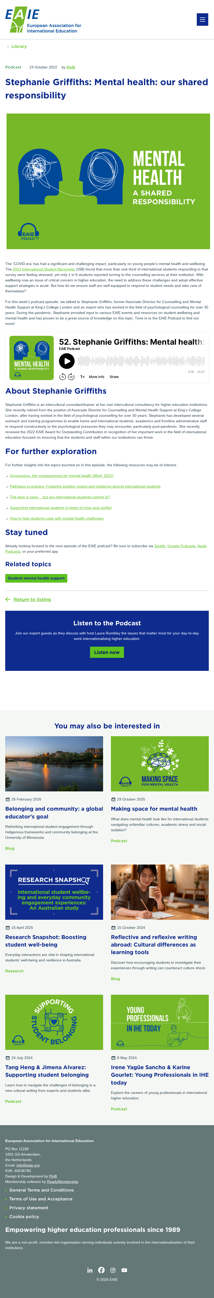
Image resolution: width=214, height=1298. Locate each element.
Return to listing (32, 599)
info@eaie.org (28, 1165)
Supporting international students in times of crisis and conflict (61, 508)
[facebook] (101, 1270)
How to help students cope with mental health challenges (57, 518)
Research (14, 971)
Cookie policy (24, 1216)
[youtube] (124, 1270)
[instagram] (113, 1270)
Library (19, 46)
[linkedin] (90, 1270)
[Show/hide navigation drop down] (202, 19)
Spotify (159, 546)
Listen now (107, 652)
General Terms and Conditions (41, 1190)
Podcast (13, 67)
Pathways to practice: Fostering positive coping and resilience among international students (85, 486)
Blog (9, 848)
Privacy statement (28, 1207)
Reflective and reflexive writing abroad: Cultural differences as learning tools (154, 945)
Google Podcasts (181, 546)
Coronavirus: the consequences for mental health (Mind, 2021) (62, 476)
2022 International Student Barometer (43, 269)
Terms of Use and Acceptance (41, 1198)
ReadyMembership (62, 1182)
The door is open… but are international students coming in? (60, 497)
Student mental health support (36, 578)
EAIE (71, 67)
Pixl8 (53, 1176)
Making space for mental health (154, 808)
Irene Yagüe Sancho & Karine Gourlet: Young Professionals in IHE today (160, 1075)
